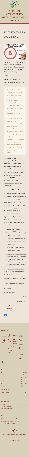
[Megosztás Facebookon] (5, 315)
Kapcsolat (14, 441)
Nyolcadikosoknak (6, 406)
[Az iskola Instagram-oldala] (12, 449)
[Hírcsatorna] (17, 449)
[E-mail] (21, 449)
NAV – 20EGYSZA (11, 310)
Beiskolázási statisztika (7, 408)
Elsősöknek (4, 404)
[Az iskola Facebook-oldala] (7, 449)
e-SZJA (9, 236)
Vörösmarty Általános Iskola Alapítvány (11, 419)
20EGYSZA (13, 178)
